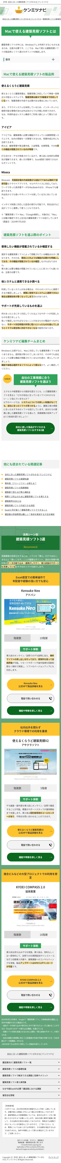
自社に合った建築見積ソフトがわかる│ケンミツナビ (28, 2)
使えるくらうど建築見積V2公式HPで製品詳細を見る (31, 831)
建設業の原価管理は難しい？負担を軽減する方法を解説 (29, 514)
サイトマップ (53, 1157)
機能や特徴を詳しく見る (30, 710)
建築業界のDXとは (13, 501)
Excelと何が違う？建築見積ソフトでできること (26, 509)
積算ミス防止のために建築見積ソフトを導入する (27, 496)
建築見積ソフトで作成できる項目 (20, 505)
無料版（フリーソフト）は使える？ (21, 483)
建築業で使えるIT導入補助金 (17, 492)
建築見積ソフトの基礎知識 (17, 478)
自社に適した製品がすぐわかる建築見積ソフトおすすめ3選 (30, 428)
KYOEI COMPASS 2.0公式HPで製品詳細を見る (30, 981)
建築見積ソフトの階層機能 (17, 487)
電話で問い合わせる (30, 698)
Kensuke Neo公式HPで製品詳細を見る (30, 685)
